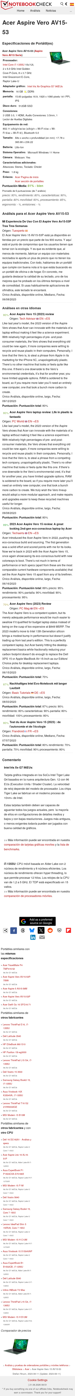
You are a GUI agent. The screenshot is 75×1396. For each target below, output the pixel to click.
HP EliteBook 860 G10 (14, 1044)
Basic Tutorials (21, 693)
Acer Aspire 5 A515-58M (15, 988)
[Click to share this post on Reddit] (50, 930)
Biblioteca (17, 1369)
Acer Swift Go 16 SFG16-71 (17, 1004)
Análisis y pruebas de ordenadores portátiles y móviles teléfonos (36, 1365)
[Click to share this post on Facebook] (13, 930)
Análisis (35, 10)
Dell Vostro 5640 (11, 1197)
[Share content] (5, 930)
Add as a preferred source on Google (40, 921)
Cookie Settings (37, 1380)
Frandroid (18, 731)
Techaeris (18, 533)
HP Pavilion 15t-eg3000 (14, 1052)
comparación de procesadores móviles (28, 896)
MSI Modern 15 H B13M (15, 1317)
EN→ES (44, 318)
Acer (27, 1369)
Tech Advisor (27, 318)
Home (20, 10)
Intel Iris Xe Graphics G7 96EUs (45, 86)
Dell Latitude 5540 (12, 1278)
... (71, 10)
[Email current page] (42, 937)
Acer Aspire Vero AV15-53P (16, 996)
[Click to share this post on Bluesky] (32, 930)
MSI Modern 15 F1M (13, 1185)
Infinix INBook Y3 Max (14, 1290)
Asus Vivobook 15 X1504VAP (17, 1251)
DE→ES (39, 693)
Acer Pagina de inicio (27, 177)
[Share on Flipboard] (68, 930)
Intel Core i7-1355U (13, 64)
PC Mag (24, 608)
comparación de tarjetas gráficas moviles (29, 844)
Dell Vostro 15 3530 (12, 1071)
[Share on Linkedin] (33, 937)
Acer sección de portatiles (29, 181)
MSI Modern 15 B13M (14, 1115)
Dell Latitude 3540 (12, 1036)
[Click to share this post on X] (41, 930)
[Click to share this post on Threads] (22, 930)
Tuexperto (18, 231)
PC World (18, 421)
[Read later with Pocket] (59, 930)
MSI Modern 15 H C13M (15, 1239)
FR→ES (33, 731)
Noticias (51, 10)
